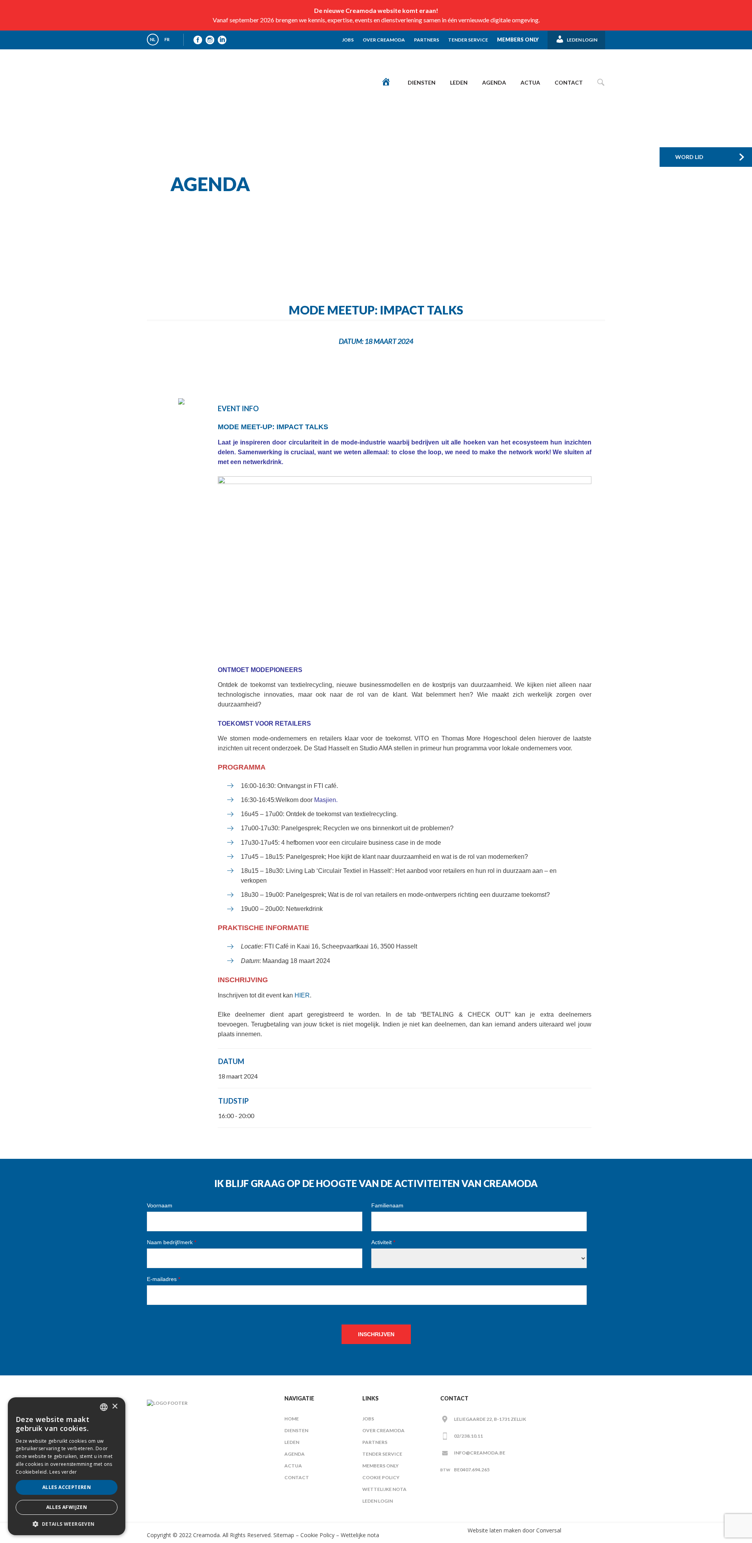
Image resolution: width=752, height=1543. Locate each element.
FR (167, 39)
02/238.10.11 (468, 1436)
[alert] (66, 1466)
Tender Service (468, 40)
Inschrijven (376, 1334)
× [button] (115, 1406)
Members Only (518, 39)
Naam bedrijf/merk (171, 1242)
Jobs (348, 40)
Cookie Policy (381, 1477)
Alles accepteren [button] (66, 1487)
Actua (530, 82)
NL (152, 39)
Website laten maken (494, 1530)
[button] (67, 1523)
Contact (569, 82)
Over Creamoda (384, 40)
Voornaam (159, 1205)
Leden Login (377, 1501)
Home (291, 1419)
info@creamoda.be (479, 1453)
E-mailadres (163, 1279)
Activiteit (383, 1242)
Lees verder (63, 1472)
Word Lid (689, 157)
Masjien (325, 800)
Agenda (494, 82)
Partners (426, 40)
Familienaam (387, 1205)
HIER (302, 995)
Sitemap (283, 1535)
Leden (459, 82)
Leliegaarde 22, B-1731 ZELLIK (490, 1419)
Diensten (422, 82)
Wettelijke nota (384, 1489)
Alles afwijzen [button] (66, 1507)
